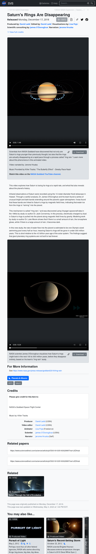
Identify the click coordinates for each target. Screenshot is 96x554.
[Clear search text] (87, 3)
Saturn (18, 383)
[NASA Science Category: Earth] (22, 543)
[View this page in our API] (71, 19)
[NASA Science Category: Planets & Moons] (25, 543)
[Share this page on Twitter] (82, 19)
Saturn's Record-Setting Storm (63, 540)
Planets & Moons (19, 378)
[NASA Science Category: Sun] (27, 543)
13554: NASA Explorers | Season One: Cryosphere (68, 10)
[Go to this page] (26, 486)
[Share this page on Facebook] (87, 19)
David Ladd (25, 24)
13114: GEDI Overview (19, 10)
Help (55, 3)
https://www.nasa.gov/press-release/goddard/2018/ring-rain (37, 370)
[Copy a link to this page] (77, 19)
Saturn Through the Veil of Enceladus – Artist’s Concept (26, 495)
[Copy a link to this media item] (68, 152)
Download (80, 152)
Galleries (45, 3)
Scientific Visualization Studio (10, 3)
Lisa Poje (73, 24)
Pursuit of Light (17, 540)
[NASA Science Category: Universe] (30, 543)
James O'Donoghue (39, 27)
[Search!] (92, 3)
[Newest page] (88, 9)
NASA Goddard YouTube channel (45, 174)
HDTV (10, 383)
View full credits (17, 32)
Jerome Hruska (66, 27)
